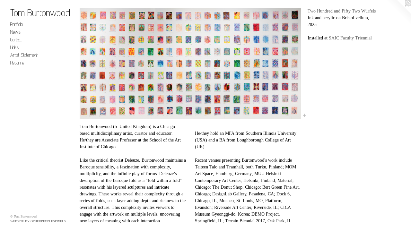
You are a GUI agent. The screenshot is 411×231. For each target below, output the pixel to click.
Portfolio (16, 24)
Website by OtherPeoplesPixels (38, 221)
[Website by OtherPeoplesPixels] (398, 13)
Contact (16, 40)
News (15, 32)
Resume (17, 63)
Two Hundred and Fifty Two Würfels (342, 11)
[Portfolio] (190, 63)
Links (14, 47)
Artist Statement (24, 55)
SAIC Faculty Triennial (350, 38)
